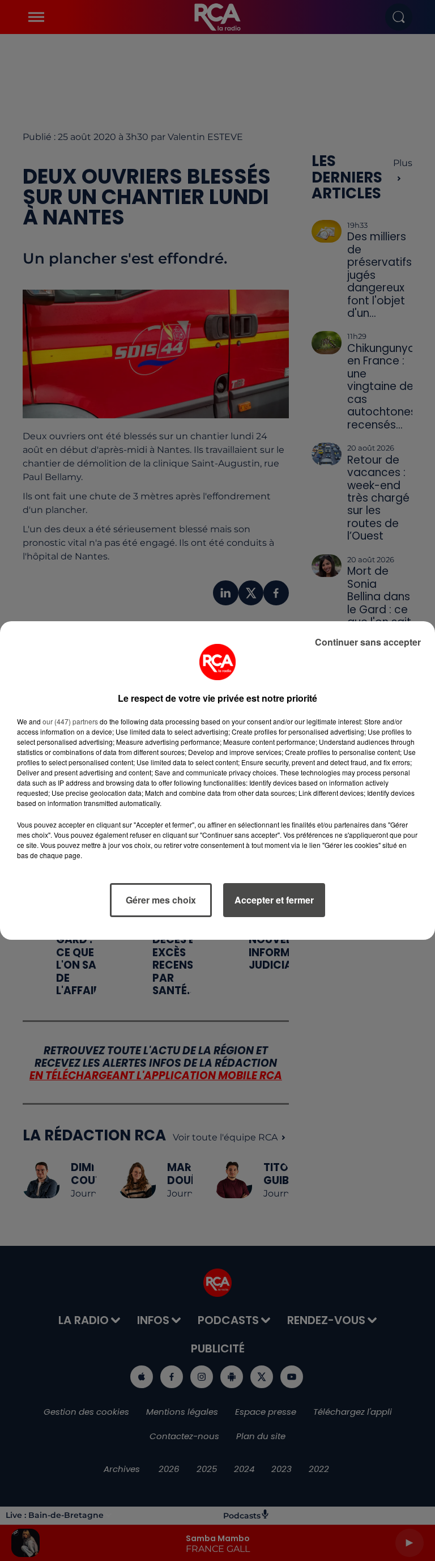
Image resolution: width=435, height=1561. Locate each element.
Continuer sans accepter (368, 641)
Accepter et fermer (274, 899)
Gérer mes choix (161, 899)
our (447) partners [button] (70, 721)
